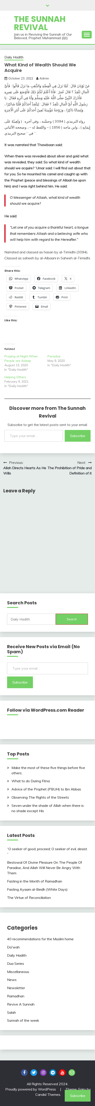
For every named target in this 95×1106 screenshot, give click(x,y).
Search (72, 619)
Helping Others (15, 377)
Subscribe (77, 436)
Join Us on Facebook (24, 1072)
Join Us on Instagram (43, 1072)
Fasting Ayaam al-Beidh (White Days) (37, 889)
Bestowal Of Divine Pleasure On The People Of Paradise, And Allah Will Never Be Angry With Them (44, 867)
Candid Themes (47, 1094)
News (12, 979)
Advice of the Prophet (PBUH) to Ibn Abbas (46, 789)
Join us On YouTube (62, 1072)
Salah (11, 1012)
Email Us (71, 1072)
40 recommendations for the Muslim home (40, 939)
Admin (44, 78)
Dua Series (15, 963)
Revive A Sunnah (20, 1004)
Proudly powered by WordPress (31, 1089)
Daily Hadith (13, 57)
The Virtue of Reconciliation (29, 897)
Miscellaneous (18, 971)
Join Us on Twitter (33, 1072)
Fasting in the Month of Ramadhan (34, 881)
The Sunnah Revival (40, 23)
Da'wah (13, 947)
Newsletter (16, 988)
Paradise (54, 356)
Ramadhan (15, 996)
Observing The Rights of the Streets (40, 797)
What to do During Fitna (30, 781)
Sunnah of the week (23, 1020)
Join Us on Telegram (52, 1072)
